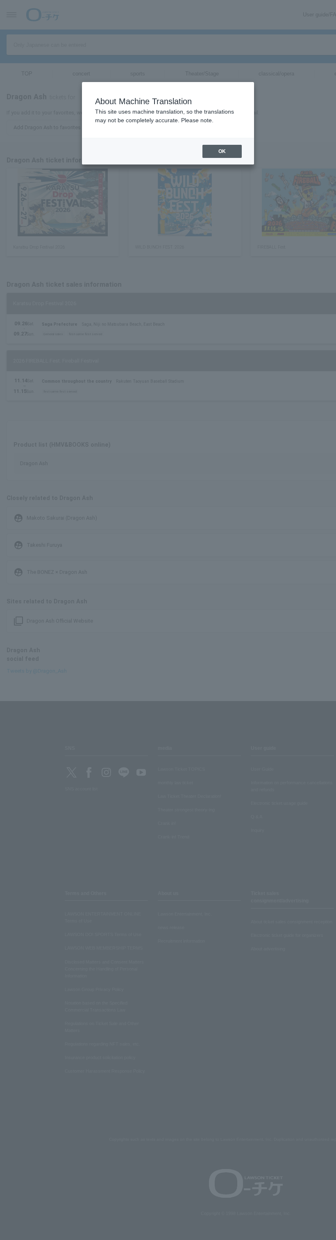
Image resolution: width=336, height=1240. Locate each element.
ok (222, 151)
